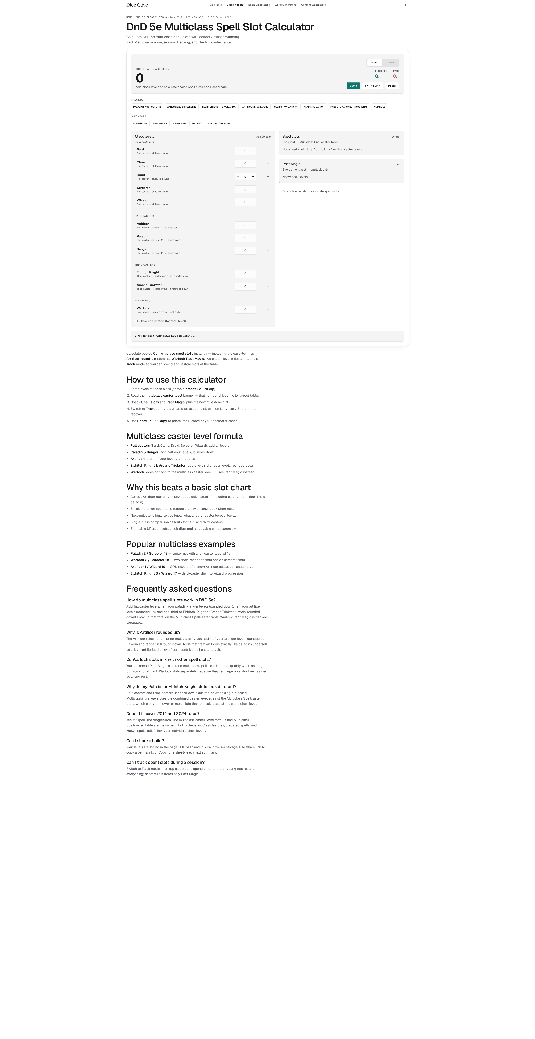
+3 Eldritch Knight (219, 123)
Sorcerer (143, 188)
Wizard (142, 200)
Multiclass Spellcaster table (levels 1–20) (167, 336)
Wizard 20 (380, 106)
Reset (392, 85)
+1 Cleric (197, 123)
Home (129, 17)
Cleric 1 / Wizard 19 (285, 106)
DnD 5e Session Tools (151, 17)
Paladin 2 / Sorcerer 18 (147, 106)
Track (391, 62)
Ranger (142, 249)
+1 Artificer (140, 123)
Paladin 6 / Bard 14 (314, 106)
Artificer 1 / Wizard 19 (255, 106)
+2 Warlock (160, 123)
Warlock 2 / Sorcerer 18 (181, 106)
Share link (372, 85)
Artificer (143, 224)
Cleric (141, 162)
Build (374, 62)
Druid (141, 175)
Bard (140, 149)
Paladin (142, 236)
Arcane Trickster (149, 285)
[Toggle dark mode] (405, 5)
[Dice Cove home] (137, 5)
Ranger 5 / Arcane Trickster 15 (349, 106)
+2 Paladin (179, 123)
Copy (353, 85)
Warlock (143, 308)
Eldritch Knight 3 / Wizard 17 (219, 106)
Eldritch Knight (148, 272)
